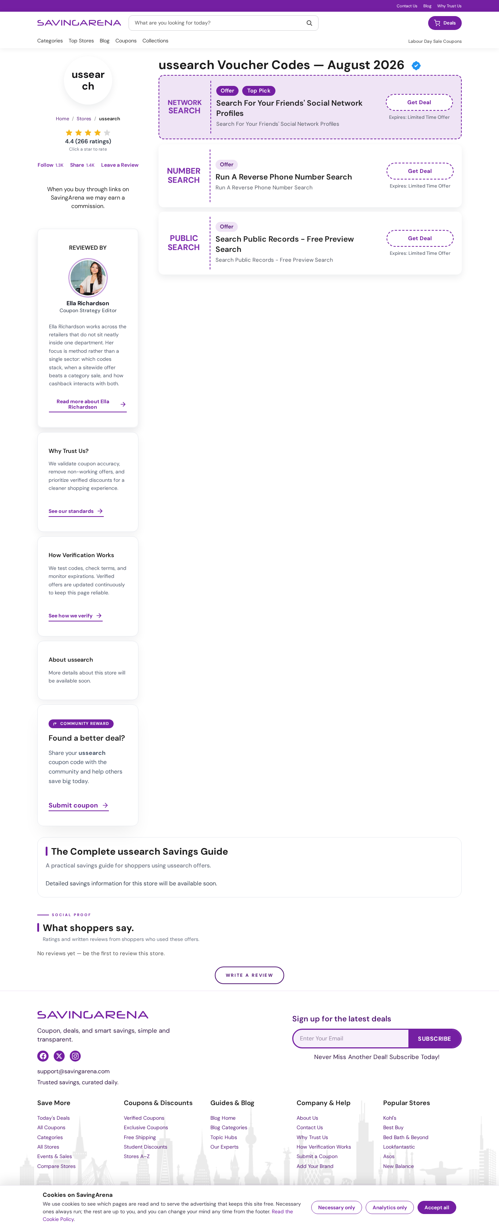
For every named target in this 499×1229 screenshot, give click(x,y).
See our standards (71, 511)
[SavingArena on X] (59, 1056)
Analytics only (390, 1207)
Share (82, 165)
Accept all (436, 1207)
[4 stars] (98, 132)
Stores (84, 119)
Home (62, 119)
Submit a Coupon (317, 1156)
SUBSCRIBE (434, 1039)
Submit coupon (73, 806)
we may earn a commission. (98, 202)
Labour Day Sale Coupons (435, 41)
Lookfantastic (399, 1146)
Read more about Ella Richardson (83, 404)
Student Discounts (145, 1146)
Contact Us (407, 5)
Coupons (126, 40)
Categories (50, 40)
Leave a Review (119, 165)
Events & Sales (54, 1156)
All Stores (48, 1146)
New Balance (398, 1166)
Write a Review (250, 975)
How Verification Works (324, 1146)
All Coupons (51, 1127)
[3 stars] (88, 132)
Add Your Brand (315, 1166)
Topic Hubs (223, 1137)
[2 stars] (79, 132)
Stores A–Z (137, 1156)
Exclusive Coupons (146, 1127)
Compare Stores (56, 1166)
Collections (155, 40)
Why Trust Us (449, 5)
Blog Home (223, 1118)
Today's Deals (53, 1118)
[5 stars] (107, 132)
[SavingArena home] (79, 23)
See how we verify (70, 615)
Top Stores (81, 40)
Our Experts (224, 1146)
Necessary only (336, 1207)
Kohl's (389, 1118)
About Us (307, 1118)
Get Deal (419, 102)
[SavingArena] (93, 1015)
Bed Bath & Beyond (405, 1137)
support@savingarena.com (73, 1071)
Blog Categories (228, 1127)
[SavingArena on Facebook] (42, 1056)
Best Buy (393, 1127)
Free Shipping (140, 1137)
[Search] (309, 23)
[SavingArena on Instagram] (75, 1056)
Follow (51, 165)
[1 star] (69, 132)
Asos (389, 1156)
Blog (427, 5)
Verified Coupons (144, 1118)
